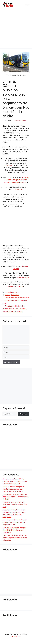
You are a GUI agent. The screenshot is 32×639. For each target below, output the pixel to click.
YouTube (24, 180)
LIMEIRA (16, 292)
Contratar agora (23, 278)
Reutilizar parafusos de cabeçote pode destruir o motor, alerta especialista (14, 530)
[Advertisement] (16, 28)
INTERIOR (8, 292)
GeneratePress (16, 636)
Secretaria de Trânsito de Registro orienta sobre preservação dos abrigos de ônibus (15, 522)
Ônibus (7, 295)
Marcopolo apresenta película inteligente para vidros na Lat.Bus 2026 (15, 504)
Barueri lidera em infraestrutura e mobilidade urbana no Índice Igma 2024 (16, 300)
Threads (16, 269)
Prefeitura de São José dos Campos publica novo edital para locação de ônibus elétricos (14, 308)
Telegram (24, 182)
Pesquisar (23, 414)
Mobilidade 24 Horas (15, 286)
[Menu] (27, 4)
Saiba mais (18, 189)
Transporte (15, 295)
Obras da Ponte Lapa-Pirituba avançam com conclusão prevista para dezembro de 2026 (15, 481)
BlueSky (25, 266)
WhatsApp (8, 165)
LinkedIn (7, 182)
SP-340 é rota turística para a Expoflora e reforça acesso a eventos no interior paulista (13, 489)
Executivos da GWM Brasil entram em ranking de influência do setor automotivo (15, 537)
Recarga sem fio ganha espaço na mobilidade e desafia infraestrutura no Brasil (15, 496)
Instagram (16, 180)
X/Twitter (25, 177)
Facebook (8, 180)
